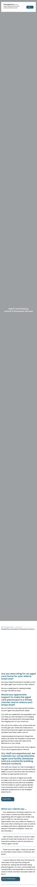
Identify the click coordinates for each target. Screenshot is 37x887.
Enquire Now (6, 799)
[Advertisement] (18, 649)
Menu (29, 7)
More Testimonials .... (9, 879)
